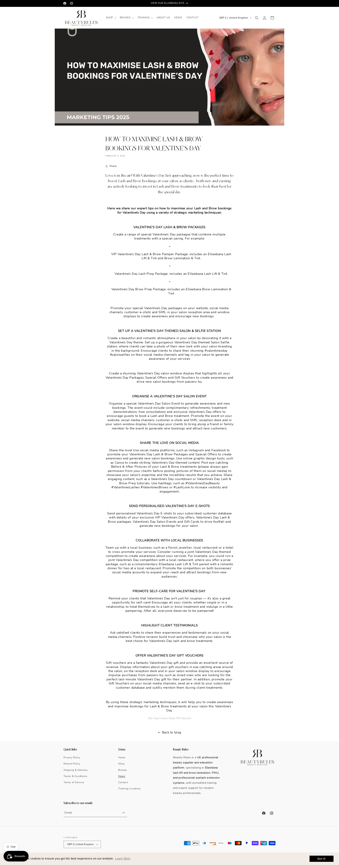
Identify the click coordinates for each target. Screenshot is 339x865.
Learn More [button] (122, 858)
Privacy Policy (72, 757)
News (121, 776)
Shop (121, 763)
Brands (122, 770)
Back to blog (171, 732)
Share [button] (113, 166)
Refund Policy (72, 763)
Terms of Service (74, 782)
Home (121, 757)
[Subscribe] (123, 813)
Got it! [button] (321, 858)
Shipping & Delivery (76, 770)
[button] (111, 17)
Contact (123, 782)
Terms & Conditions (75, 776)
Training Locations (129, 788)
